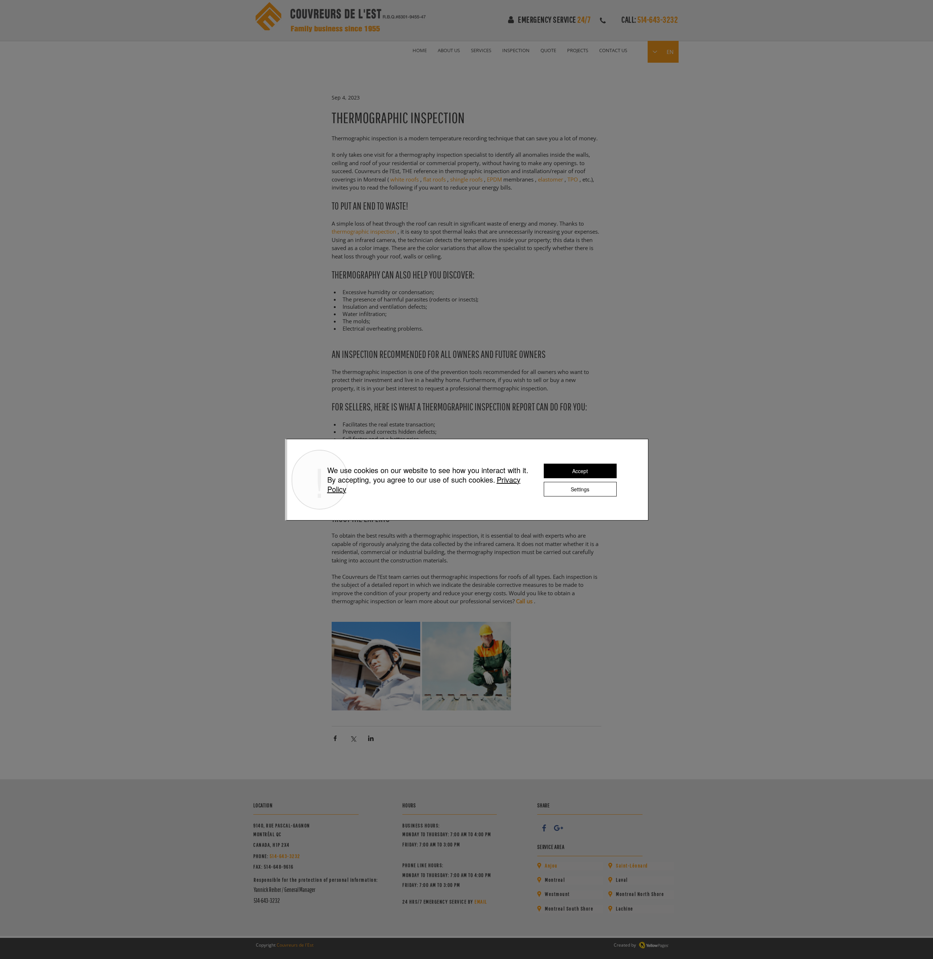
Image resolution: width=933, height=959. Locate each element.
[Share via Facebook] (335, 738)
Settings (580, 489)
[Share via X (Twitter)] (353, 738)
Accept (580, 471)
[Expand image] (376, 666)
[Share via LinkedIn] (370, 738)
